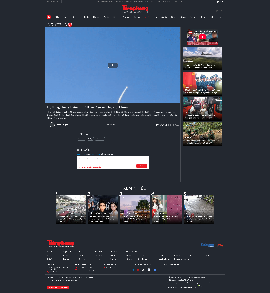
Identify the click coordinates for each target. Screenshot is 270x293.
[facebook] (218, 1)
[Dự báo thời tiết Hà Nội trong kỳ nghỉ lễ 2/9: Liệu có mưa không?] (167, 209)
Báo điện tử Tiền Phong (135, 9)
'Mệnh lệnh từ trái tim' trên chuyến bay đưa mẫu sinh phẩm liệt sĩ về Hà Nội (202, 91)
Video (212, 17)
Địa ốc (86, 17)
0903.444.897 (111, 267)
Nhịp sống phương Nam (182, 259)
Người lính (147, 17)
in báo (172, 124)
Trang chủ (49, 17)
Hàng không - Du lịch (133, 259)
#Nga (90, 139)
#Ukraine (100, 139)
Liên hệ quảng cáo (83, 264)
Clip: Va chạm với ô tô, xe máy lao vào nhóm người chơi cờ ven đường (199, 219)
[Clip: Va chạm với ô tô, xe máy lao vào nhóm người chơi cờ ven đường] (199, 209)
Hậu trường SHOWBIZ (99, 213)
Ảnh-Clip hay (159, 213)
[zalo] (150, 270)
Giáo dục (183, 17)
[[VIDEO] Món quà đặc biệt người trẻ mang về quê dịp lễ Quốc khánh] (202, 109)
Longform (114, 252)
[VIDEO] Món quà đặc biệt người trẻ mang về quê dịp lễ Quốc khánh (201, 116)
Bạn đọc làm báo (59, 287)
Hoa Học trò (155, 2)
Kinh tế (66, 17)
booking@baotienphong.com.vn (88, 270)
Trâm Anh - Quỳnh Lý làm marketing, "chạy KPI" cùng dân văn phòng (102, 219)
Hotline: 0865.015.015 (105, 2)
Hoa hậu (203, 17)
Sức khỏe (96, 17)
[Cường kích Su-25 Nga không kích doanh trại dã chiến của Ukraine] (202, 58)
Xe (156, 17)
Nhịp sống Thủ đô (65, 213)
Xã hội (57, 17)
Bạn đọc (113, 259)
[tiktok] (144, 270)
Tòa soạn (166, 2)
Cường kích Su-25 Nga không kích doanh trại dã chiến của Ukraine (200, 66)
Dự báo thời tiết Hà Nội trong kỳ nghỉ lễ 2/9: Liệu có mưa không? (167, 219)
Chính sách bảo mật (171, 264)
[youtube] (221, 1)
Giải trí (173, 17)
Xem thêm (221, 17)
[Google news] (156, 270)
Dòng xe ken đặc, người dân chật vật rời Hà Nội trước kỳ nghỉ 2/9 (70, 219)
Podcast (98, 252)
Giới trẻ (115, 17)
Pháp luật (126, 17)
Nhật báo (67, 252)
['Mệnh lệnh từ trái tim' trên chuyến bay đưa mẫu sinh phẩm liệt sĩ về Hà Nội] (202, 84)
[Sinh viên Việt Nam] (207, 245)
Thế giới (106, 17)
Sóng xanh (76, 17)
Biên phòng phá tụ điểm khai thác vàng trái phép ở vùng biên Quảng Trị (202, 141)
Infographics (132, 252)
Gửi (141, 166)
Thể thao (137, 17)
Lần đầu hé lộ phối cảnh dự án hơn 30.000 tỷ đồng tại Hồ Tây (134, 219)
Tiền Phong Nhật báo (123, 2)
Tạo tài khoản (95, 154)
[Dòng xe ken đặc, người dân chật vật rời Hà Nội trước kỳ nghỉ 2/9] (71, 209)
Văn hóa (164, 17)
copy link (167, 124)
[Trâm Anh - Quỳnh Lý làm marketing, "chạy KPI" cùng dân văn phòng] (103, 209)
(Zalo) (91, 267)
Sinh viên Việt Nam (141, 2)
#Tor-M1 (81, 139)
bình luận (177, 124)
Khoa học (193, 17)
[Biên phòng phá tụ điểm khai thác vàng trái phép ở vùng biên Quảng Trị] (202, 134)
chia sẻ (157, 124)
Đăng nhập (81, 154)
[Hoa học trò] (220, 245)
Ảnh (80, 252)
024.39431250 (54, 272)
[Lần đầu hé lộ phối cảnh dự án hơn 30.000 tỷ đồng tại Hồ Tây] (135, 209)
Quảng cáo (177, 2)
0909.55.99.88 (83, 267)
